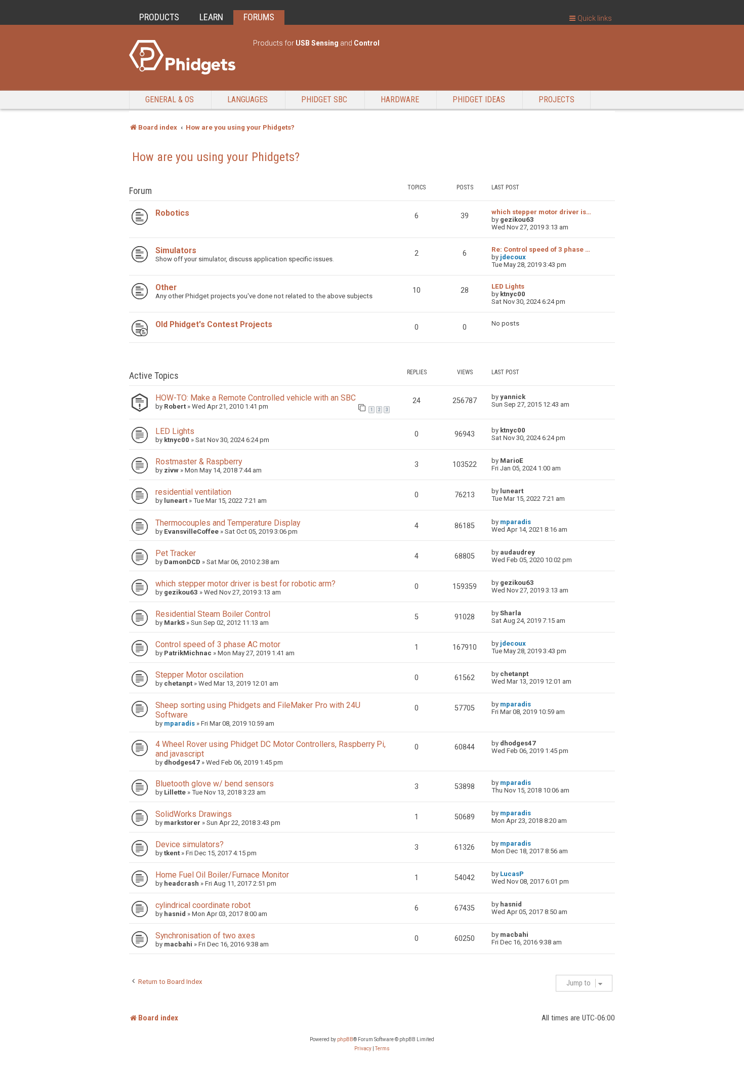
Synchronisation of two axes (205, 935)
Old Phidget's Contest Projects (213, 324)
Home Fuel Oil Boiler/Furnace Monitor (222, 875)
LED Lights (507, 286)
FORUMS (258, 17)
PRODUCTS (159, 17)
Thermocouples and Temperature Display (227, 523)
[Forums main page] (186, 57)
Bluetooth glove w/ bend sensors (214, 783)
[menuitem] (362, 1048)
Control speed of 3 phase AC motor (217, 644)
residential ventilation (193, 492)
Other (166, 287)
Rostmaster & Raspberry (198, 461)
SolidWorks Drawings (193, 814)
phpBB (345, 1039)
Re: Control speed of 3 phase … (540, 249)
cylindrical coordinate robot (203, 905)
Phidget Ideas (478, 99)
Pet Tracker (175, 553)
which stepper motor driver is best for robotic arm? (245, 583)
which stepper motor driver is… (541, 212)
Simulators (175, 250)
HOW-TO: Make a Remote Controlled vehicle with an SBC (255, 398)
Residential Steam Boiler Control (212, 614)
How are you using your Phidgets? (216, 157)
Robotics (172, 213)
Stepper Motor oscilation (199, 675)
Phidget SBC (324, 99)
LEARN (211, 17)
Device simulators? (189, 844)
